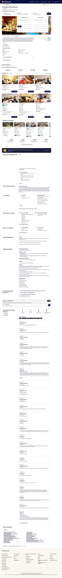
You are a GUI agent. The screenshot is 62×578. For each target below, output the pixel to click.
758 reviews (5, 315)
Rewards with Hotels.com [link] (53, 560)
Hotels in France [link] (4, 560)
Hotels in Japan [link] (4, 558)
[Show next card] (50, 132)
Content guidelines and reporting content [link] (43, 560)
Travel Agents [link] (28, 562)
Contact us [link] (15, 558)
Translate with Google (23, 392)
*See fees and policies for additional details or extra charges (27, 208)
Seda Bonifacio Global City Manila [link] (31, 538)
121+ (49, 33)
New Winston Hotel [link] (7, 541)
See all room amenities (23, 232)
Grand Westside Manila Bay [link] (30, 535)
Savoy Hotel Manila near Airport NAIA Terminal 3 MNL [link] (35, 541)
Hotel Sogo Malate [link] (29, 537)
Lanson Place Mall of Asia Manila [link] (31, 533)
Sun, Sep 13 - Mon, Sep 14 (23, 14)
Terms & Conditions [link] (41, 555)
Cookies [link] (39, 558)
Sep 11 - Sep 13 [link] (45, 70)
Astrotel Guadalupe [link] (7, 542)
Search (49, 13)
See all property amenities (23, 224)
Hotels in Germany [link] (4, 569)
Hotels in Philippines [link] (5, 555)
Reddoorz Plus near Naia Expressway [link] (10, 532)
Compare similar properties (27, 144)
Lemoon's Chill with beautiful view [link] (9, 537)
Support (49, 1)
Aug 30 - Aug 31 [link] (7, 70)
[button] (23, 22)
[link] (49, 5)
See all (4, 54)
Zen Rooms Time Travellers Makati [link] (32, 540)
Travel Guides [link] (52, 558)
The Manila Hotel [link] (29, 532)
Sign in (59, 1)
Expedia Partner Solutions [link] (29, 559)
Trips (53, 1)
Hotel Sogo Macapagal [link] (7, 534)
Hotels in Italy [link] (4, 561)
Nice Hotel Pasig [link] (29, 534)
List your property (43, 1)
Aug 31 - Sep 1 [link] (20, 70)
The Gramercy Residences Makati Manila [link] (10, 533)
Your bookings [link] (16, 555)
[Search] (49, 305)
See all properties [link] (7, 4)
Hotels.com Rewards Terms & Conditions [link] (42, 563)
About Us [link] (51, 555)
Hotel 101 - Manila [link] (6, 540)
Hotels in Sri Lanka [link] (4, 566)
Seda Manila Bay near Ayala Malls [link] (9, 535)
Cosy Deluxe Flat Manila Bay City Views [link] (10, 536)
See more (20, 183)
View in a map (22, 169)
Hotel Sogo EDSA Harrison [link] (30, 539)
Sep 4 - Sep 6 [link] (33, 70)
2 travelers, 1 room (37, 14)
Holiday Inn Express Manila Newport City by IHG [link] (11, 538)
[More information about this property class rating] (6, 8)
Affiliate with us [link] (28, 556)
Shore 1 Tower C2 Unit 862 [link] (30, 536)
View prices (14, 91)
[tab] (5, 529)
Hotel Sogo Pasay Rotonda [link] (8, 539)
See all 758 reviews (6, 45)
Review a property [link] (16, 560)
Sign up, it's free (47, 150)
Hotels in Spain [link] (4, 563)
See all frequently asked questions (24, 295)
